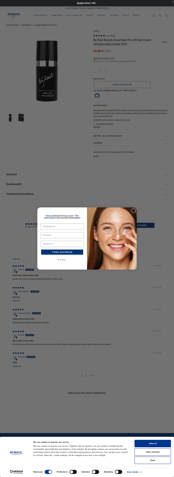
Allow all (153, 443)
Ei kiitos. (62, 260)
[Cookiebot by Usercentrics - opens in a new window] (16, 472)
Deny (152, 460)
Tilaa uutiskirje (62, 252)
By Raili (80, 3)
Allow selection (153, 452)
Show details (132, 472)
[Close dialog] (133, 211)
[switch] (73, 472)
